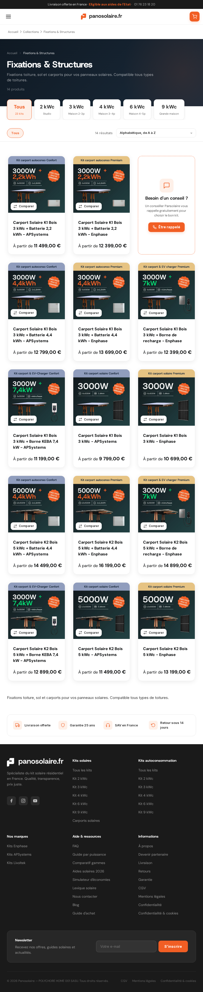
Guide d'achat (84, 913)
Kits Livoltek (16, 863)
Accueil (13, 32)
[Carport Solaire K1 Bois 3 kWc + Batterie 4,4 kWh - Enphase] (101, 291)
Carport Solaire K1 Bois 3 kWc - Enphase (165, 438)
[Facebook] (11, 800)
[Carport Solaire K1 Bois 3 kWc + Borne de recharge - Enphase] (166, 291)
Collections (31, 32)
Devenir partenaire (153, 854)
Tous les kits (82, 770)
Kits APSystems (19, 854)
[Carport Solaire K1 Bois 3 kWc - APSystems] (101, 397)
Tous (15, 133)
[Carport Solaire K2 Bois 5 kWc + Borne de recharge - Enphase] (166, 504)
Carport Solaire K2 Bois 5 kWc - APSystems (100, 651)
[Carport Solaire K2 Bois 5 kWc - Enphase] (166, 611)
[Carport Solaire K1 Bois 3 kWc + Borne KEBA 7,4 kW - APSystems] (36, 397)
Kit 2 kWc (80, 778)
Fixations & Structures (59, 32)
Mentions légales (151, 896)
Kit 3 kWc (80, 787)
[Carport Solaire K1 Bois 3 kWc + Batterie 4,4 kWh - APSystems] (36, 291)
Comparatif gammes (89, 863)
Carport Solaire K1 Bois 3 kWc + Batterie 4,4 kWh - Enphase (100, 334)
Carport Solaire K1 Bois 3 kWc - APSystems (100, 438)
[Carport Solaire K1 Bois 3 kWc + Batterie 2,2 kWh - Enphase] (101, 184)
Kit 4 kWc (80, 795)
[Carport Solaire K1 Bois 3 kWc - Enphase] (166, 397)
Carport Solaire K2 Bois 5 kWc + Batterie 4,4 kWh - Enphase (100, 548)
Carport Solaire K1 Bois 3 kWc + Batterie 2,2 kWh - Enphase (100, 228)
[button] (166, 205)
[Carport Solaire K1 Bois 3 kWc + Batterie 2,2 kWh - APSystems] (36, 184)
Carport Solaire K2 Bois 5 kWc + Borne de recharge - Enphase (165, 548)
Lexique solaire (84, 888)
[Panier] (195, 16)
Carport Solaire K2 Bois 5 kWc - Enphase (165, 651)
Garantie (145, 879)
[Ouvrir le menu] (8, 16)
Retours (144, 871)
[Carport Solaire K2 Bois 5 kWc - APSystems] (101, 611)
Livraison (145, 863)
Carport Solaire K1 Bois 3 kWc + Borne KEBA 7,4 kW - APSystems (35, 441)
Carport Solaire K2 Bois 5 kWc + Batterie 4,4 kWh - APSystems (35, 548)
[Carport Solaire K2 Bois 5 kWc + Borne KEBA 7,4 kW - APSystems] (36, 611)
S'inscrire (173, 946)
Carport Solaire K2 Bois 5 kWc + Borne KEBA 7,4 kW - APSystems (35, 654)
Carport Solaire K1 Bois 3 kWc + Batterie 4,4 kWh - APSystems (35, 334)
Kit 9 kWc (80, 812)
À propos (145, 846)
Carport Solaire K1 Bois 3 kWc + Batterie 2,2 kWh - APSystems (35, 228)
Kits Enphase (17, 846)
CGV (142, 888)
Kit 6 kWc (80, 804)
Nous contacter (85, 896)
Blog (76, 905)
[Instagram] (23, 800)
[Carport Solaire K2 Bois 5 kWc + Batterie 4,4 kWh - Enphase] (101, 504)
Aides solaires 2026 (88, 871)
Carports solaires (86, 820)
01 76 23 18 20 (144, 4)
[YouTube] (35, 800)
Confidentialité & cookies (158, 913)
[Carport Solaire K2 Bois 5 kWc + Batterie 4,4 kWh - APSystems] (36, 504)
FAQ (76, 846)
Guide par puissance (89, 854)
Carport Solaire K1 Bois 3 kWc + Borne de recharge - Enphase (165, 334)
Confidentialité (150, 905)
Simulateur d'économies (91, 879)
